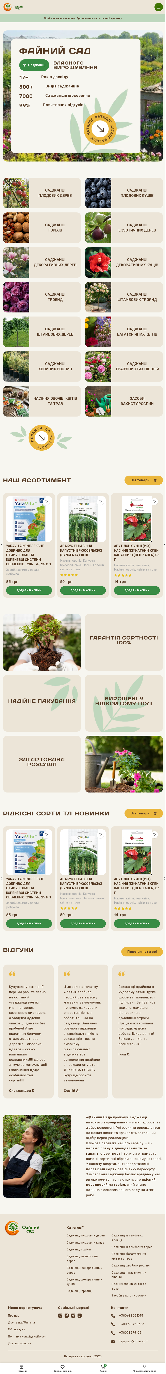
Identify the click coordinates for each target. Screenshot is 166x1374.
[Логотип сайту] (13, 7)
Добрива (12, 574)
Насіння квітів (124, 565)
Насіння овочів (70, 560)
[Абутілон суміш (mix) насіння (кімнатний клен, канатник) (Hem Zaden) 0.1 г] (137, 519)
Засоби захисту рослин (23, 570)
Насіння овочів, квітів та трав (135, 569)
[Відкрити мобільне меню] (158, 7)
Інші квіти (142, 565)
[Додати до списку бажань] (46, 501)
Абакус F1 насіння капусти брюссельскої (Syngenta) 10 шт (81, 550)
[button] (29, 590)
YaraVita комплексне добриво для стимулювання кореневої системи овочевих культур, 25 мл (28, 555)
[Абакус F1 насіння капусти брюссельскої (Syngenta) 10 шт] (83, 519)
